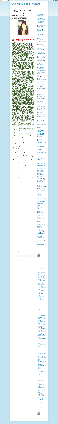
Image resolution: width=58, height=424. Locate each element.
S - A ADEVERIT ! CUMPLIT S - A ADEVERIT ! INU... (41, 364)
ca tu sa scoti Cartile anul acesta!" (40, 240)
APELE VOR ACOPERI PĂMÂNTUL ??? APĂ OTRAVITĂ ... (42, 403)
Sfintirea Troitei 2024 (39, 226)
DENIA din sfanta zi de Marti (40, 120)
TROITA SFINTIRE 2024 (39, 230)
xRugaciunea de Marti (39, 43)
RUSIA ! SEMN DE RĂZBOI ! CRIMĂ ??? (42, 398)
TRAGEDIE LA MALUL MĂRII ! (41, 276)
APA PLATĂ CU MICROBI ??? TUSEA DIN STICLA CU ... (42, 353)
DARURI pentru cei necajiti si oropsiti (41, 186)
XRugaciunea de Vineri (39, 101)
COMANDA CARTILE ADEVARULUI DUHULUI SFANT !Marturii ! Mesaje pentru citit (41, 116)
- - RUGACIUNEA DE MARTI (40, 130)
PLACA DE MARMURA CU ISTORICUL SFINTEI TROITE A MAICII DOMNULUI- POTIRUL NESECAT (41, 203)
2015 (37, 411)
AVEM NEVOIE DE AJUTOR (40, 133)
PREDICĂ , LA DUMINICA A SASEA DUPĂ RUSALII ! (41, 335)
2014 (37, 412)
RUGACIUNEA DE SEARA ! (40, 212)
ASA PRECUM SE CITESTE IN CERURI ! (41, 165)
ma (37, 102)
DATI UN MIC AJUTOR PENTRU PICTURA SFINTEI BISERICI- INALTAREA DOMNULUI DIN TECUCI (41, 119)
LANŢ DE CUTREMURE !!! (40, 394)
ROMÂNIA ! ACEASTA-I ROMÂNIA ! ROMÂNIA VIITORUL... (41, 371)
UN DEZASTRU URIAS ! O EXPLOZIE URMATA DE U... (42, 305)
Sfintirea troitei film (39, 227)
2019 (37, 254)
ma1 (37, 242)
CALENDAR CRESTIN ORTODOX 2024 (41, 171)
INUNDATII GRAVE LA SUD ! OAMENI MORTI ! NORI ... (42, 386)
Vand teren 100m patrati (39, 236)
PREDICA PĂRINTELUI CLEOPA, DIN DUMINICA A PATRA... (42, 400)
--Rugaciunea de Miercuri (40, 33)
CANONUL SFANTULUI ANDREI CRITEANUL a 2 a (40, 173)
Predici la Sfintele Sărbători (40, 22)
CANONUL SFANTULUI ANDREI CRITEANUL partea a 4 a (40, 134)
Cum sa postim (38, 185)
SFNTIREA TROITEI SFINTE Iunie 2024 (41, 222)
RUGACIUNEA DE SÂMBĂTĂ (40, 39)
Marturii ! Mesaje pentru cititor (40, 18)
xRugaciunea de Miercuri (39, 44)
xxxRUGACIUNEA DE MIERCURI (40, 74)
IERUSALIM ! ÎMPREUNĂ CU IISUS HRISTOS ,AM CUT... (41, 372)
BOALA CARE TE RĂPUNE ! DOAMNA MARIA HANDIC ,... (42, 390)
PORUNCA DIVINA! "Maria (40, 207)
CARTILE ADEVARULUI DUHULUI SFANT (41, 81)
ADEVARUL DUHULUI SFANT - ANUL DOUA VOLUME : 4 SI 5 (41, 163)
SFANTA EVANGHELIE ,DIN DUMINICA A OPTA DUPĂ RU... (42, 267)
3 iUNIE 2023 (38, 159)
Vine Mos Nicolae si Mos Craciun (40, 237)
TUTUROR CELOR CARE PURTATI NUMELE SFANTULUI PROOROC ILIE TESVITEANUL (41, 232)
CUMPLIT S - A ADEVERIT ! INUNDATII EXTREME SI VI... (42, 287)
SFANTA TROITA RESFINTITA (40, 218)
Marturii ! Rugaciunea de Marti (40, 60)
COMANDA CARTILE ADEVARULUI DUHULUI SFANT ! (41, 114)
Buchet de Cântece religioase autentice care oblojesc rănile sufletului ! (41, 170)
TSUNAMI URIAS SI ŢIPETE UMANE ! (42, 271)
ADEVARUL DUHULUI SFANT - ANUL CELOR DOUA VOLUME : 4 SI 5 (41, 94)
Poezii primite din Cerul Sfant (40, 45)
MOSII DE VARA (39, 197)
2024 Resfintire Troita (39, 92)
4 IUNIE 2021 (38, 160)
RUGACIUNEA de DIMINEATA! (40, 213)
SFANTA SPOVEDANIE (39, 100)
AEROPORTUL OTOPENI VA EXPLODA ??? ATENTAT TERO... (42, 381)
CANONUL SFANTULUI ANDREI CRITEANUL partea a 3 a (40, 112)
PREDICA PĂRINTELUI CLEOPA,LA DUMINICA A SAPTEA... (41, 296)
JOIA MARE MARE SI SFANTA (40, 193)
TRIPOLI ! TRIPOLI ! (40, 360)
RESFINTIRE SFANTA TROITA (40, 211)
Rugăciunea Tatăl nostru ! (40, 150)
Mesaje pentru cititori (39, 14)
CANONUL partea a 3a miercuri (40, 179)
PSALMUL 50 (38, 208)
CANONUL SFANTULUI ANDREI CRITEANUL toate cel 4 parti (40, 174)
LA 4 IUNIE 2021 (39, 195)
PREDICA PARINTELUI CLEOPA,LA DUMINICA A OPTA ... (41, 266)
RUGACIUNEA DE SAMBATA (40, 56)
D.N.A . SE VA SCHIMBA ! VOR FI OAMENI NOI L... (41, 379)
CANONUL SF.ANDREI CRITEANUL (41, 178)
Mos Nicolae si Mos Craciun (40, 49)
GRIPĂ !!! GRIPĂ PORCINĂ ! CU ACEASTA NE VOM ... (41, 302)
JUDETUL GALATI (39, 194)
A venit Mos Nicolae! (39, 162)
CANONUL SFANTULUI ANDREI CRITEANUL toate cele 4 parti (40, 176)
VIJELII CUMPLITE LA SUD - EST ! (41, 275)
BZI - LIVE (38, 59)
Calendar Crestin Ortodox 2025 (40, 182)
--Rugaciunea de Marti (39, 35)
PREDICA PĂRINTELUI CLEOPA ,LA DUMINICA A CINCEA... (41, 365)
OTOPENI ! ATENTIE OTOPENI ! (41, 334)
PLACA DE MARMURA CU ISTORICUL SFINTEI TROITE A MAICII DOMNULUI (41, 201)
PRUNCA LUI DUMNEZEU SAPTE (40, 146)
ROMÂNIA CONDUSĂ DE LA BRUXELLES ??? (41, 346)
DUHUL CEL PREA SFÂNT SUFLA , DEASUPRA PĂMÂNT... (41, 326)
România (38, 63)
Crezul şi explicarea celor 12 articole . (41, 184)
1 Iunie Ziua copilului (39, 65)
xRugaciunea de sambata (40, 47)
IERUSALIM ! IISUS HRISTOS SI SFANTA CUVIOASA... (41, 263)
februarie (39, 408)
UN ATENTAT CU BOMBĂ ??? (41, 327)
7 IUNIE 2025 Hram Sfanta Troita (40, 53)
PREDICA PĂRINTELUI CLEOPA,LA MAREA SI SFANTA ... (41, 315)
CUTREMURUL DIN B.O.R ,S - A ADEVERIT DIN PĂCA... (41, 341)
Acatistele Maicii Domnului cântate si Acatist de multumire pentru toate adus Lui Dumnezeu (41, 41)
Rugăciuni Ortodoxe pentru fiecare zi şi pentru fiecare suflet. (41, 217)
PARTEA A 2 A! (38, 200)
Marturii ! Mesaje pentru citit (40, 20)
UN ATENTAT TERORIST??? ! (41, 393)
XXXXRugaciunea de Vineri (40, 238)
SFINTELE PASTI (39, 219)
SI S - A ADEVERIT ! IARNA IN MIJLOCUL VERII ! (41, 330)
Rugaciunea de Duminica (40, 84)
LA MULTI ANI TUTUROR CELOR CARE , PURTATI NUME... (42, 314)
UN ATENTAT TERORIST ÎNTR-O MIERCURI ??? (41, 277)
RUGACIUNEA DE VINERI (40, 26)
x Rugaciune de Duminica (40, 73)
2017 (37, 256)
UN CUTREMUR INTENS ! (40, 299)
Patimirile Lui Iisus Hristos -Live (40, 209)
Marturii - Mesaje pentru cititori (40, 21)
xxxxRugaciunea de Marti (40, 68)
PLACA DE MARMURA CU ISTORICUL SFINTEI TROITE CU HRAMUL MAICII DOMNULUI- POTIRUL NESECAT (41, 205)
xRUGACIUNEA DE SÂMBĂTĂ (40, 72)
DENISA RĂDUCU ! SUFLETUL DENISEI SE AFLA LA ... (41, 290)
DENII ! (38, 140)
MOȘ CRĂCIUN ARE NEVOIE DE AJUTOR (41, 198)
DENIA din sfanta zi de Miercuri (40, 139)
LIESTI (38, 145)
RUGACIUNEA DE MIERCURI (40, 25)
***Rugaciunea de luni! (39, 34)
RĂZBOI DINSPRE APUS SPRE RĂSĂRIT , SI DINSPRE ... (41, 375)
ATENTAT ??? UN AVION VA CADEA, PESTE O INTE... (42, 280)
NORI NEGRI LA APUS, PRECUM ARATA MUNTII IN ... (41, 328)
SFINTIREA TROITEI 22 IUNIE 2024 (41, 128)
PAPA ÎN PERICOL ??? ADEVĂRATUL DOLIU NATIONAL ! (42, 333)
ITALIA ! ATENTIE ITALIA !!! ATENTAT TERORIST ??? (41, 384)
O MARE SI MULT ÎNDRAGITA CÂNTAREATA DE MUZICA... (41, 286)
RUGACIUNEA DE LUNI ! (39, 27)
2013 (37, 413)
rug (37, 155)
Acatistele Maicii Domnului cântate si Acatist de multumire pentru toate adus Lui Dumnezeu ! (41, 87)
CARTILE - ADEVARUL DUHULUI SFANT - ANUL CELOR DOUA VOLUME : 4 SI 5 (41, 79)
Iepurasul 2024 (38, 76)
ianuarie (39, 409)
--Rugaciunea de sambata (40, 30)
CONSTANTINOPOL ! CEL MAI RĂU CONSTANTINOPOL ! (41, 347)
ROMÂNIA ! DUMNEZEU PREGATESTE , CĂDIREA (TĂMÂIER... (42, 292)
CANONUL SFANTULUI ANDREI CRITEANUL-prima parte (40, 177)
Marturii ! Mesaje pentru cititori (40, 15)
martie (38, 407)
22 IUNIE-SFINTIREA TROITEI (40, 158)
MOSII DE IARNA (39, 105)
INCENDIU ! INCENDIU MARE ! (41, 350)
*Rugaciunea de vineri (39, 37)
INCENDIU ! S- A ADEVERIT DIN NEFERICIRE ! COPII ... (41, 343)
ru (37, 154)
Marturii (38, 13)
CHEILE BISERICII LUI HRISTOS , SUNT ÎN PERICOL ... (41, 321)
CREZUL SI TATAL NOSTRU (40, 181)
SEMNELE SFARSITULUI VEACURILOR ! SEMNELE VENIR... (42, 269)
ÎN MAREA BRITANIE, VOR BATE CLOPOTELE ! (41, 303)
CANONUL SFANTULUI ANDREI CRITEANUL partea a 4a (40, 136)
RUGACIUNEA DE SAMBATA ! (40, 38)
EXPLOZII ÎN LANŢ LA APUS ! (41, 283)
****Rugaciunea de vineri (39, 52)
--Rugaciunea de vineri (39, 29)
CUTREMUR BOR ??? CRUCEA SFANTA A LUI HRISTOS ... (41, 308)
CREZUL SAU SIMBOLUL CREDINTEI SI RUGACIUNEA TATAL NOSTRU (41, 180)
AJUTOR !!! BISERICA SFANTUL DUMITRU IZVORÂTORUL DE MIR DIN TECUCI (41, 85)
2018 (37, 255)
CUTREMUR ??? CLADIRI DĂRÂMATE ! (42, 356)
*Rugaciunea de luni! (39, 48)
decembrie (39, 257)
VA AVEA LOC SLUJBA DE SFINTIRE (41, 233)
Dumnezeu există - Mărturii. (26, 3)
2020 (37, 253)
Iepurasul (38, 121)
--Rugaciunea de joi (39, 31)
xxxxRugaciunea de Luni (39, 109)
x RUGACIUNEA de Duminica (40, 64)
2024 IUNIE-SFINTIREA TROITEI (40, 80)
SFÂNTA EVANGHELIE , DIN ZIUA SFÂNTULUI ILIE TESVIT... (41, 317)
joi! (37, 241)
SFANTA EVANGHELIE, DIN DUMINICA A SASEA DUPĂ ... (42, 337)
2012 (37, 414)
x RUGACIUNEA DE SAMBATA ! (40, 57)
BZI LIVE (38, 95)
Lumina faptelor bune (39, 122)
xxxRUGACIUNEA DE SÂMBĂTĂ (40, 108)
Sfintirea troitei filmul (39, 228)
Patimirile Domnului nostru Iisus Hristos (41, 147)
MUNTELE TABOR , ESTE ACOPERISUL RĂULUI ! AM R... (41, 270)
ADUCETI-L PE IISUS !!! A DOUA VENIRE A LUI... (41, 284)
